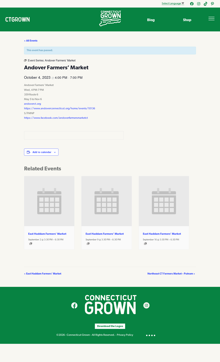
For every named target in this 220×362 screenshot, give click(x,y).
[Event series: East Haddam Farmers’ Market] (31, 244)
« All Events (30, 41)
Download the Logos (110, 326)
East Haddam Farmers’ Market (47, 234)
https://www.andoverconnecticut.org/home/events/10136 (59, 108)
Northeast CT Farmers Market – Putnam (171, 274)
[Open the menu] (211, 18)
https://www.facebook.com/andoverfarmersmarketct (56, 118)
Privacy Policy (125, 335)
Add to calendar (41, 152)
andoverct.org (32, 104)
